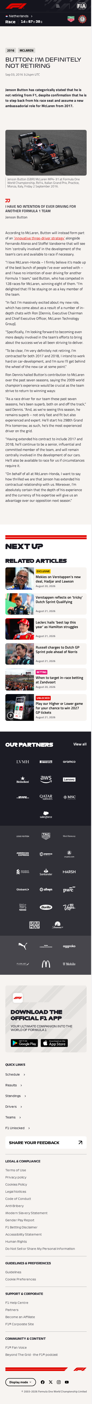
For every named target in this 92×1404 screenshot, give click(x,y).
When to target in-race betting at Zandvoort (53, 687)
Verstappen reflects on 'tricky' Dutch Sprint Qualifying (53, 609)
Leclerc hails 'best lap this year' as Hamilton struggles (57, 632)
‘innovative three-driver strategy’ (46, 236)
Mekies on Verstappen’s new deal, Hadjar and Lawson (54, 584)
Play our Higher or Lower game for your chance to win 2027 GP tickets (57, 715)
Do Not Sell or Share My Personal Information (40, 1256)
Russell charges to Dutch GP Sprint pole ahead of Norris (57, 657)
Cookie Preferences (20, 1287)
